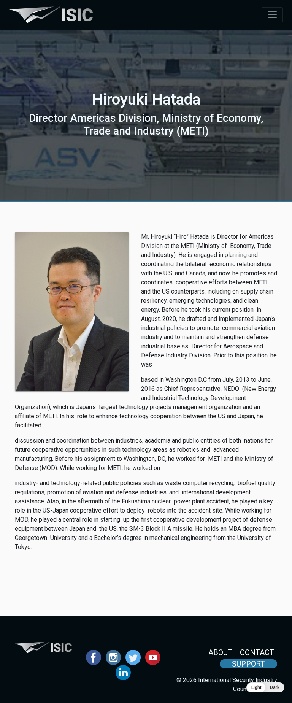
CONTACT (257, 652)
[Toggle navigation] (272, 14)
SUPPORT (248, 663)
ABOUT (220, 652)
